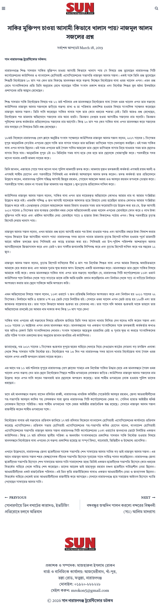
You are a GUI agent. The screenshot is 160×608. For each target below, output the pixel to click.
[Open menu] (3, 8)
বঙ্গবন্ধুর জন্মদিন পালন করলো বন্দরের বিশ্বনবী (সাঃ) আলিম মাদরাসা (121, 505)
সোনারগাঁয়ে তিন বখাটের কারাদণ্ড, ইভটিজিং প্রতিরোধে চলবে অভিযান (37, 505)
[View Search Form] (156, 8)
